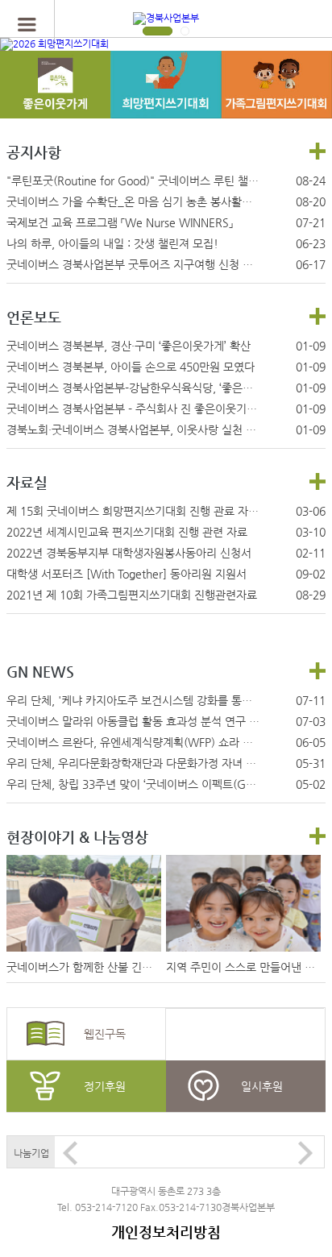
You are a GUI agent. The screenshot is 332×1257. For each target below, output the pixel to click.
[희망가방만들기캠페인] (55, 101)
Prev (70, 1153)
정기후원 (105, 1086)
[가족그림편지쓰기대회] (276, 101)
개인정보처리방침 (166, 1231)
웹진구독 (105, 1033)
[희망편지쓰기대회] (165, 101)
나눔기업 (31, 1153)
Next (305, 1153)
